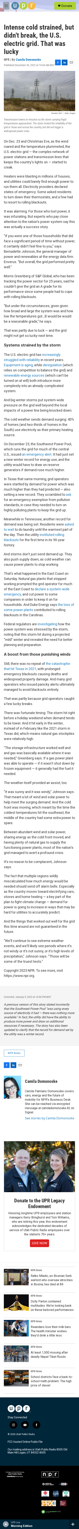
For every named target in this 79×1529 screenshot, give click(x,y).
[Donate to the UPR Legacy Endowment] (39, 1166)
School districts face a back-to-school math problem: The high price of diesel (52, 1381)
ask (68, 495)
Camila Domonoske (28, 59)
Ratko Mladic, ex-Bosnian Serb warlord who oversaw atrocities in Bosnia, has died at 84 (52, 1280)
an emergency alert (36, 454)
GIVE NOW (39, 1243)
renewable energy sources (24, 375)
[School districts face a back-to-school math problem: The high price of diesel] (16, 1378)
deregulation (53, 365)
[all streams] (74, 1524)
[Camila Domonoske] (12, 1087)
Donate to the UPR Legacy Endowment (39, 1203)
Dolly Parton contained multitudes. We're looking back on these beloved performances (52, 1306)
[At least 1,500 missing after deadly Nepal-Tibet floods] (16, 1353)
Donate (66, 5)
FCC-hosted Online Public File (25, 1441)
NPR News (14, 1053)
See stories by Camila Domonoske (49, 1118)
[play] (5, 1524)
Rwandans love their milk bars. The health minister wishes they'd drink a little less (51, 1331)
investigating (48, 624)
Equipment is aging (18, 365)
